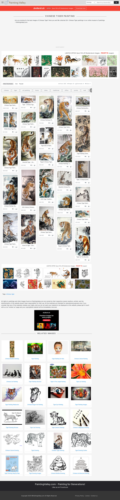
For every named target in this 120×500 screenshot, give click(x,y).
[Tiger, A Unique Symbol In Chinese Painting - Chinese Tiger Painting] (82, 169)
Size (16, 83)
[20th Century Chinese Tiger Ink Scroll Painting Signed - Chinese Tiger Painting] (28, 187)
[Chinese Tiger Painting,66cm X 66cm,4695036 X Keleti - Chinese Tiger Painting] (82, 194)
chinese (6, 90)
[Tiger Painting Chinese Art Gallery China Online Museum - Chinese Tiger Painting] (82, 133)
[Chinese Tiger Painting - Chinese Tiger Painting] (10, 100)
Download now (80, 8)
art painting (26, 90)
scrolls (76, 90)
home (37, 90)
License (87, 496)
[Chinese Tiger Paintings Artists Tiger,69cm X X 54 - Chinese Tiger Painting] (10, 227)
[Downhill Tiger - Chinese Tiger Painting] (28, 146)
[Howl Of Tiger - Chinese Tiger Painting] (28, 229)
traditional (56, 90)
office (66, 90)
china (45, 90)
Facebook (64, 487)
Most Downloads (8, 83)
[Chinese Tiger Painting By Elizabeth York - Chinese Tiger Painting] (46, 218)
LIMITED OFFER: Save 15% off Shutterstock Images (82, 53)
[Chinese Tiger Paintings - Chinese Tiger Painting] (10, 151)
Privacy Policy (79, 496)
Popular (21, 83)
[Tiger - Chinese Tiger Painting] (28, 99)
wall (84, 90)
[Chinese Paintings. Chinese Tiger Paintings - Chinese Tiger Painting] (64, 148)
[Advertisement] (60, 35)
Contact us (94, 496)
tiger (15, 90)
